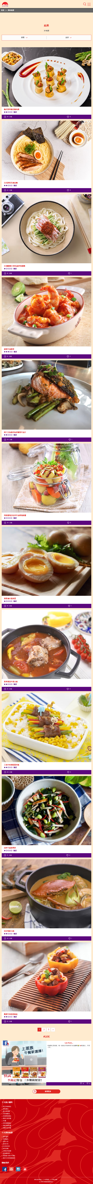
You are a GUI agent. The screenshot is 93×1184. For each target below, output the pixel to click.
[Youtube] (25, 1169)
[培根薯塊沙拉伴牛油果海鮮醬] (46, 478)
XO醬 (4, 1121)
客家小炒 (5, 1141)
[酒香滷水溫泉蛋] (46, 561)
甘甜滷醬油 (6, 1113)
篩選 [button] (23, 37)
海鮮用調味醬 (7, 1125)
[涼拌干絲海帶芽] (46, 810)
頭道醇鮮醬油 (7, 1116)
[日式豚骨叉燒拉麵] (46, 150)
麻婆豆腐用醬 (7, 1118)
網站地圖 (55, 1179)
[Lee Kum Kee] (5, 5)
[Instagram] (18, 1169)
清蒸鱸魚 (5, 1139)
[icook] (11, 1169)
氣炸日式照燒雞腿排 (9, 1158)
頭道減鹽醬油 (7, 1123)
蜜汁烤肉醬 (6, 1111)
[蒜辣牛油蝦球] (46, 311)
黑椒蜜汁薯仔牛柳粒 (9, 1155)
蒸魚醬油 (5, 1109)
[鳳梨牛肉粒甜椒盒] (46, 976)
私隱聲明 (47, 1179)
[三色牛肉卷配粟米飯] (46, 727)
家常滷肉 (5, 1136)
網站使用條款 (38, 1179)
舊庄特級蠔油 (7, 1106)
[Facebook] (4, 1169)
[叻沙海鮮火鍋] (46, 893)
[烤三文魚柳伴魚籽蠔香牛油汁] (46, 394)
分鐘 (9, 117)
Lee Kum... (69, 1043)
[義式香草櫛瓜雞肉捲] (46, 77)
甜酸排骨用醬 (7, 1128)
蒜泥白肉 (5, 1144)
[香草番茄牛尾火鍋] (46, 644)
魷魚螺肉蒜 (6, 1153)
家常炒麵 (5, 1148)
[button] (84, 4)
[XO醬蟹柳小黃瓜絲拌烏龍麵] (46, 228)
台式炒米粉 (6, 1146)
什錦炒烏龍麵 (7, 1151)
